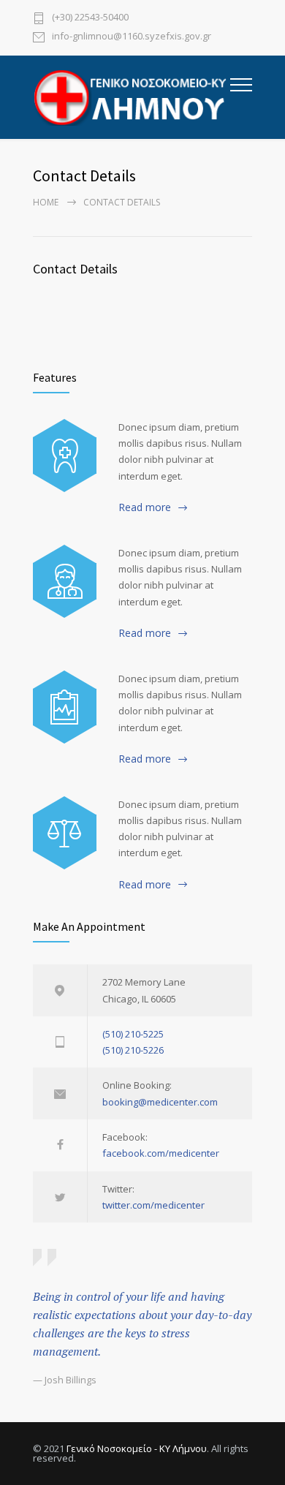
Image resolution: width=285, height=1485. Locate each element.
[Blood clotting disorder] (64, 455)
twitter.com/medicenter (153, 1205)
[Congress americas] (64, 707)
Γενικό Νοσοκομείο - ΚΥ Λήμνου (136, 1448)
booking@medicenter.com (160, 1101)
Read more (144, 507)
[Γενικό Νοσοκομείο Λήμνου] (131, 97)
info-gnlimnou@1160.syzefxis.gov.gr (131, 36)
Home (45, 202)
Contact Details (75, 268)
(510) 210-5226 (133, 1050)
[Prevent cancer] (64, 833)
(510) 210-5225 (133, 1033)
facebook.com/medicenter (160, 1153)
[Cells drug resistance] (64, 581)
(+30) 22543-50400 (90, 17)
